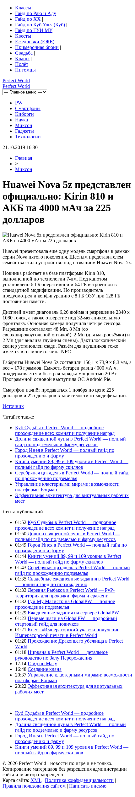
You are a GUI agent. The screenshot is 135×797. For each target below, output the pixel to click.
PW (19, 102)
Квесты (23, 36)
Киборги (24, 114)
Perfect (16, 80)
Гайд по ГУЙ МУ (33, 30)
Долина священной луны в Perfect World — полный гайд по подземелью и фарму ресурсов (70, 441)
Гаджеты (24, 131)
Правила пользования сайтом (34, 786)
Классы (23, 7)
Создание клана (45, 669)
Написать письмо (87, 786)
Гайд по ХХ (28, 19)
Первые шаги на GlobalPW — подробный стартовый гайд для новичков (66, 621)
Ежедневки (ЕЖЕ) (34, 41)
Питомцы (25, 69)
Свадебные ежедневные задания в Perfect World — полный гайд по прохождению (72, 581)
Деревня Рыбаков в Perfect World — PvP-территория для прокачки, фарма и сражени (65, 592)
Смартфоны (27, 108)
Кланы (22, 58)
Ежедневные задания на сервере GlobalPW (73, 612)
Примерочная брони (37, 47)
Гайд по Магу (42, 663)
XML (35, 780)
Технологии (28, 136)
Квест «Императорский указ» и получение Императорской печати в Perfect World (67, 632)
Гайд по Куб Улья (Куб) (40, 24)
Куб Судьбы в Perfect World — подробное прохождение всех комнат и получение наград (65, 430)
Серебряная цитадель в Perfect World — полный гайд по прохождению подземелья (71, 475)
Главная (23, 158)
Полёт (21, 64)
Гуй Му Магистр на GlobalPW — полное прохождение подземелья (65, 604)
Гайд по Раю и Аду (35, 13)
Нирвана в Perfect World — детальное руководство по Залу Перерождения (61, 655)
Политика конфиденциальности (79, 780)
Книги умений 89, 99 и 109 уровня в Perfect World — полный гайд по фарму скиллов (71, 464)
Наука (21, 119)
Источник (13, 406)
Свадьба (24, 53)
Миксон (23, 125)
